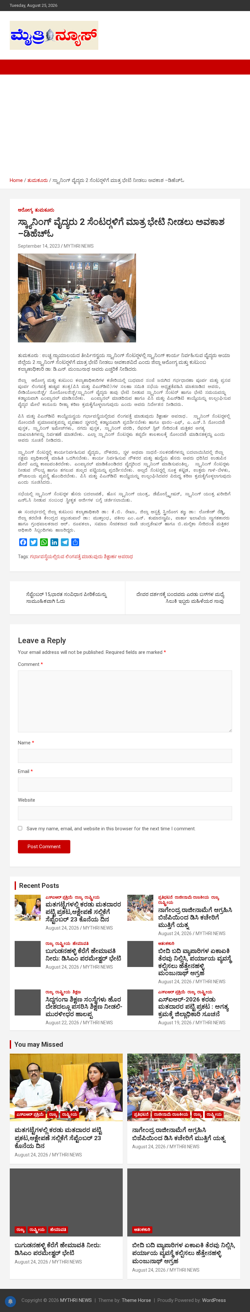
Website (26, 800)
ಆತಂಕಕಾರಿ (166, 943)
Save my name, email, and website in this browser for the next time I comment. (111, 829)
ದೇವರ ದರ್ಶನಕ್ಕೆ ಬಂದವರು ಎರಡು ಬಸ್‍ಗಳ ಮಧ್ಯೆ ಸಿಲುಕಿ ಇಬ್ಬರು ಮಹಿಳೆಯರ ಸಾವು (180, 597)
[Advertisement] (125, 128)
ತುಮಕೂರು (44, 210)
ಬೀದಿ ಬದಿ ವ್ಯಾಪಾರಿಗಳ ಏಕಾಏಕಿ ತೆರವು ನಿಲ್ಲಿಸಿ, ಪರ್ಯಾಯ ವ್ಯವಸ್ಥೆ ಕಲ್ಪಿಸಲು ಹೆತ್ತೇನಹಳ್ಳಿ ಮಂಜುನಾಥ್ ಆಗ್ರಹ (194, 962)
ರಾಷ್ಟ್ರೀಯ (92, 897)
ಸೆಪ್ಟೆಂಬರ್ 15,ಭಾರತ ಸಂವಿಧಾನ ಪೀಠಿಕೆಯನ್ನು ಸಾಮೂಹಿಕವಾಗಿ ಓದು (66, 597)
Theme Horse (136, 1300)
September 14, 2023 (39, 246)
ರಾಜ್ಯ (78, 897)
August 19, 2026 (175, 1022)
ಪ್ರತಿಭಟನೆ (165, 897)
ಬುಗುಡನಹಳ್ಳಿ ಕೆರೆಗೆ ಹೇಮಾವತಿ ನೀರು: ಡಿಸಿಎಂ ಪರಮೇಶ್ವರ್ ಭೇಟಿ (83, 954)
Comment (30, 664)
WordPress (214, 1300)
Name (26, 743)
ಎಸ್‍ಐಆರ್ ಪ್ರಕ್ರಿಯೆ (59, 897)
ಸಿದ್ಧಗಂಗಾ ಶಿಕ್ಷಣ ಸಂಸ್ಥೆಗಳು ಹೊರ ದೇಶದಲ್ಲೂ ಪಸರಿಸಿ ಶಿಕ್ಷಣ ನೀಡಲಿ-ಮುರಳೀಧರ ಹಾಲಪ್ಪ (84, 1007)
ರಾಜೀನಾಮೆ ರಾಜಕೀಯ (192, 897)
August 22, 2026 (62, 1022)
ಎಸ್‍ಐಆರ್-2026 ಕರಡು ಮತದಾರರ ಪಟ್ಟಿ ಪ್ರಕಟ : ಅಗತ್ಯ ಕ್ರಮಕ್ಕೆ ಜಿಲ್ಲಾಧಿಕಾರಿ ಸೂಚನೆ (193, 1007)
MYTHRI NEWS (79, 246)
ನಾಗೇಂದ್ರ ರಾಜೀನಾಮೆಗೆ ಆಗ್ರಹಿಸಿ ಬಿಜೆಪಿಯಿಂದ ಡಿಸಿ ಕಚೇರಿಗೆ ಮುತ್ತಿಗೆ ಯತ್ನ (195, 917)
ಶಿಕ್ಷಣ (77, 992)
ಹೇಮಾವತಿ (81, 943)
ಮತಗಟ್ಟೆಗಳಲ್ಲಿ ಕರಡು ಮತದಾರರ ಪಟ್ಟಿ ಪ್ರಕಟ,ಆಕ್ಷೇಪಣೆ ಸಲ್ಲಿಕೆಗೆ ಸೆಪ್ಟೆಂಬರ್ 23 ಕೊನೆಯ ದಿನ (83, 912)
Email (25, 771)
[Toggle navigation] (18, 67)
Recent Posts (39, 886)
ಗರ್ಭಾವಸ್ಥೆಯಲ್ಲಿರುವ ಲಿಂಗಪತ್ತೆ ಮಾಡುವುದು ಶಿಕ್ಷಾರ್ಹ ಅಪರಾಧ (81, 556)
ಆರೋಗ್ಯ (25, 210)
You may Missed (38, 1044)
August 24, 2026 (62, 928)
